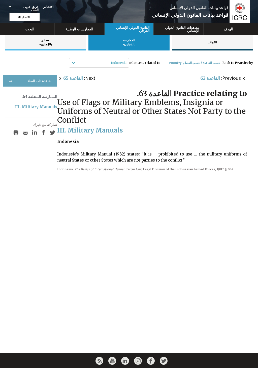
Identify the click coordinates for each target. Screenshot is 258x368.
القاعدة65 (73, 78)
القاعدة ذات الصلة (39, 81)
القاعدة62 (210, 78)
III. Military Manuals (35, 106)
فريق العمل (35, 8)
